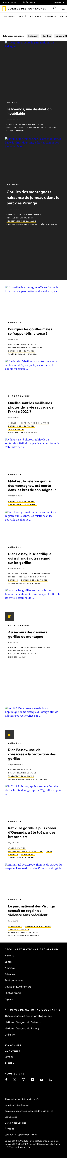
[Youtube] (42, 1080)
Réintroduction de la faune (24, 583)
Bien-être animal (18, 657)
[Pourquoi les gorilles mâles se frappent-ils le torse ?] (33, 302)
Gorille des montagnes (32, 128)
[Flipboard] (33, 1080)
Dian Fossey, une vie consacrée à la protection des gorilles (32, 754)
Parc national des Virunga (22, 224)
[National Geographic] (4, 8)
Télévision (29, 2)
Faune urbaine (16, 429)
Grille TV (10, 1034)
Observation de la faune (33, 577)
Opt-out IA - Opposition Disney (21, 1134)
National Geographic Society (22, 1028)
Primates (13, 574)
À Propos (9, 1128)
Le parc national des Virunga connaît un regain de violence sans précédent (31, 910)
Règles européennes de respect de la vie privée (29, 1111)
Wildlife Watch (17, 848)
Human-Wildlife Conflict (22, 504)
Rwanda (20, 131)
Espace (9, 999)
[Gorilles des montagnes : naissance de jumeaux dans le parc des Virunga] (33, 158)
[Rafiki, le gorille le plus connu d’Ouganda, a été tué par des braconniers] (33, 801)
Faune (10, 131)
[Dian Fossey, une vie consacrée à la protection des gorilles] (33, 723)
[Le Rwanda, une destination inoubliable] (33, 69)
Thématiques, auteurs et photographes (28, 1015)
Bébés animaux (49, 224)
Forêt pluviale (16, 354)
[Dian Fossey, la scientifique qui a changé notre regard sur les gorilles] (33, 527)
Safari (52, 128)
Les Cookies (11, 1116)
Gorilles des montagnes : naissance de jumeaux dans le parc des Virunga (33, 197)
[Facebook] (7, 1080)
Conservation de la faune (21, 221)
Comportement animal (21, 651)
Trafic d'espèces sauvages (23, 932)
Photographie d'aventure (36, 647)
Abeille (12, 423)
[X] (15, 1080)
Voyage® (13, 102)
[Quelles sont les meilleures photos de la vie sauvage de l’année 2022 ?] (33, 376)
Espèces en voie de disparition (24, 215)
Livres (9, 1057)
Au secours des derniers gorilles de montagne (27, 634)
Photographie (19, 396)
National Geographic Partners (23, 1022)
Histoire (9, 16)
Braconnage (28, 854)
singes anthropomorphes (21, 124)
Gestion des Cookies (15, 1122)
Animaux (36, 16)
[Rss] (51, 1080)
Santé (22, 16)
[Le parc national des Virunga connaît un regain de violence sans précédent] (33, 879)
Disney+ (60, 2)
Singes (11, 577)
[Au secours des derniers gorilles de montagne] (33, 605)
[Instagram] (24, 1080)
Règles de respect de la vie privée (22, 1099)
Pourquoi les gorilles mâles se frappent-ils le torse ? (30, 331)
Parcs (41, 124)
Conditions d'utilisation (17, 1105)
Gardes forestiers (18, 929)
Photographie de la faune (34, 423)
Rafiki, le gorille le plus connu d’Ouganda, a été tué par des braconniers (32, 832)
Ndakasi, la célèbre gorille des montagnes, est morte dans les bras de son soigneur (32, 485)
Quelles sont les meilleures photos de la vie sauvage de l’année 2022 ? (31, 407)
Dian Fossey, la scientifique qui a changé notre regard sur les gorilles (29, 558)
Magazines (9, 2)
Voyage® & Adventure (18, 986)
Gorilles (47, 36)
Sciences (50, 16)
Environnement (14, 980)
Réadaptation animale (21, 776)
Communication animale (22, 345)
